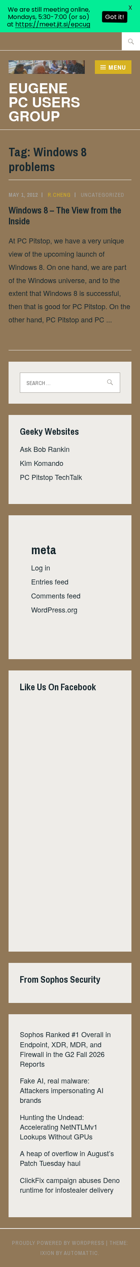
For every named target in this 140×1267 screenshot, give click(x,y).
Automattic (81, 1253)
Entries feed (49, 581)
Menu (117, 67)
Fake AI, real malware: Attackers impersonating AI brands (61, 1090)
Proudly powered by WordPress (58, 1242)
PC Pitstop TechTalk (51, 477)
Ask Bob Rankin (45, 449)
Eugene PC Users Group (44, 101)
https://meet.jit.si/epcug (52, 24)
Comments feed (55, 595)
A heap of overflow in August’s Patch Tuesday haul (67, 1158)
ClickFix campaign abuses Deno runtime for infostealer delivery (70, 1185)
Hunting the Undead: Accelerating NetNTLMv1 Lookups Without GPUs (59, 1126)
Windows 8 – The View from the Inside (65, 216)
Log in (40, 567)
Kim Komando (41, 463)
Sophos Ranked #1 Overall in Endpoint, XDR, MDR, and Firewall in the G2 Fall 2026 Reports (65, 1049)
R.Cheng (59, 194)
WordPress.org (54, 609)
